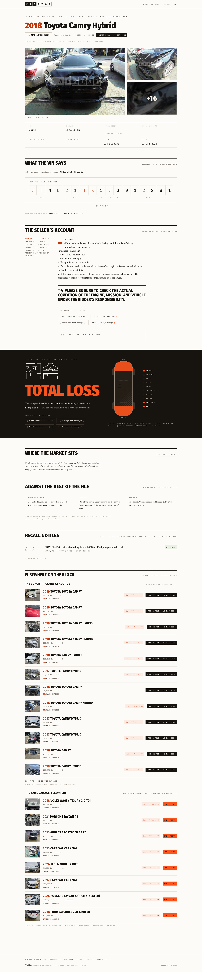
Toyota (61, 17)
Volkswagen (89, 959)
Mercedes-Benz (55, 959)
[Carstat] (38, 4)
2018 (80, 17)
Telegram (165, 965)
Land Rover (101, 959)
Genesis (79, 959)
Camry (71, 17)
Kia (45, 959)
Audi (71, 959)
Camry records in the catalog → (42, 781)
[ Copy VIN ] (101, 206)
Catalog (155, 4)
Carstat (28, 964)
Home (145, 4)
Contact (166, 4)
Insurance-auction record (39, 17)
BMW (65, 959)
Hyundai (37, 959)
